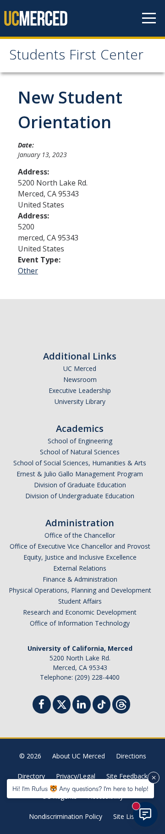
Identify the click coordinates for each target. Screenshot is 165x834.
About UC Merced (78, 756)
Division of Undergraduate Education (79, 495)
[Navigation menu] (149, 18)
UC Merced (79, 368)
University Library (80, 401)
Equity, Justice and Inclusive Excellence (80, 557)
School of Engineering (80, 440)
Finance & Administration (80, 579)
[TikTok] (101, 703)
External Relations (79, 568)
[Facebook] (41, 705)
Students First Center (76, 56)
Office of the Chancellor (79, 535)
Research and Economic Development (80, 612)
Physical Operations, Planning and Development (80, 590)
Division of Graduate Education (80, 484)
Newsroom (80, 379)
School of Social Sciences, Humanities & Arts (79, 462)
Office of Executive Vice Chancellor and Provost (80, 546)
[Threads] (121, 703)
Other (28, 271)
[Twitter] (61, 703)
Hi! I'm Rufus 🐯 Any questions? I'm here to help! (80, 788)
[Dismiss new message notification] (154, 778)
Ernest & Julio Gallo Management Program (79, 473)
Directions (131, 756)
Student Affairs (80, 601)
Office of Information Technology (80, 623)
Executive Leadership (80, 390)
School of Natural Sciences (80, 451)
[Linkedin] (81, 705)
